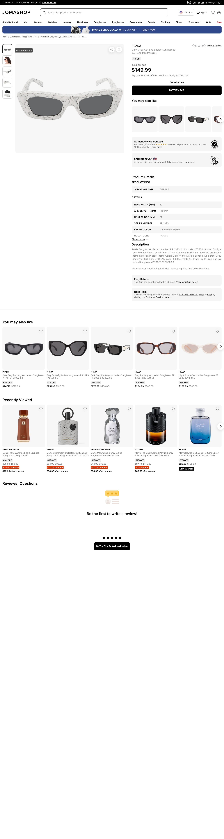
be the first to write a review (112, 546)
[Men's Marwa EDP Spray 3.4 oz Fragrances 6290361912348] (129, 409)
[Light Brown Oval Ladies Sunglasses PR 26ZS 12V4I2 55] (217, 331)
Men (26, 22)
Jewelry (67, 22)
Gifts (208, 22)
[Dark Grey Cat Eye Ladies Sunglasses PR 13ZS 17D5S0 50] (119, 50)
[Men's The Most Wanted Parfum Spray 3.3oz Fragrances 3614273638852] (173, 409)
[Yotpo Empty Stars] (199, 45)
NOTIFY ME (176, 90)
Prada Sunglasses (29, 37)
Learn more (156, 147)
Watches (52, 22)
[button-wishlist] (213, 12)
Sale (219, 22)
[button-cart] (219, 12)
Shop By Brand (10, 22)
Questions (29, 484)
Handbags (82, 22)
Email (201, 294)
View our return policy (187, 282)
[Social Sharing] (112, 50)
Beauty (151, 22)
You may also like (144, 101)
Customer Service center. (158, 297)
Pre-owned (194, 22)
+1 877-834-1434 (188, 294)
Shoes (179, 22)
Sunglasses (100, 22)
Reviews (9, 484)
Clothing (165, 22)
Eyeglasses (118, 22)
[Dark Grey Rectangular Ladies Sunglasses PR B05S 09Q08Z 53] (129, 331)
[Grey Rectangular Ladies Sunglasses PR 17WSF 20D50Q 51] (173, 331)
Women (38, 22)
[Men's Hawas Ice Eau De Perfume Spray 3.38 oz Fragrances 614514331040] (217, 409)
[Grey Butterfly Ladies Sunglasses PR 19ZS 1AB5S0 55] (85, 331)
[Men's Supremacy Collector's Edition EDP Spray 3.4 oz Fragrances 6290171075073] (85, 409)
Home (4, 37)
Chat (209, 294)
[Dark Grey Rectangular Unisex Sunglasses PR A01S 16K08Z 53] (41, 331)
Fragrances (136, 22)
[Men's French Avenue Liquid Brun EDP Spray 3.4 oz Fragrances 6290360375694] (41, 409)
